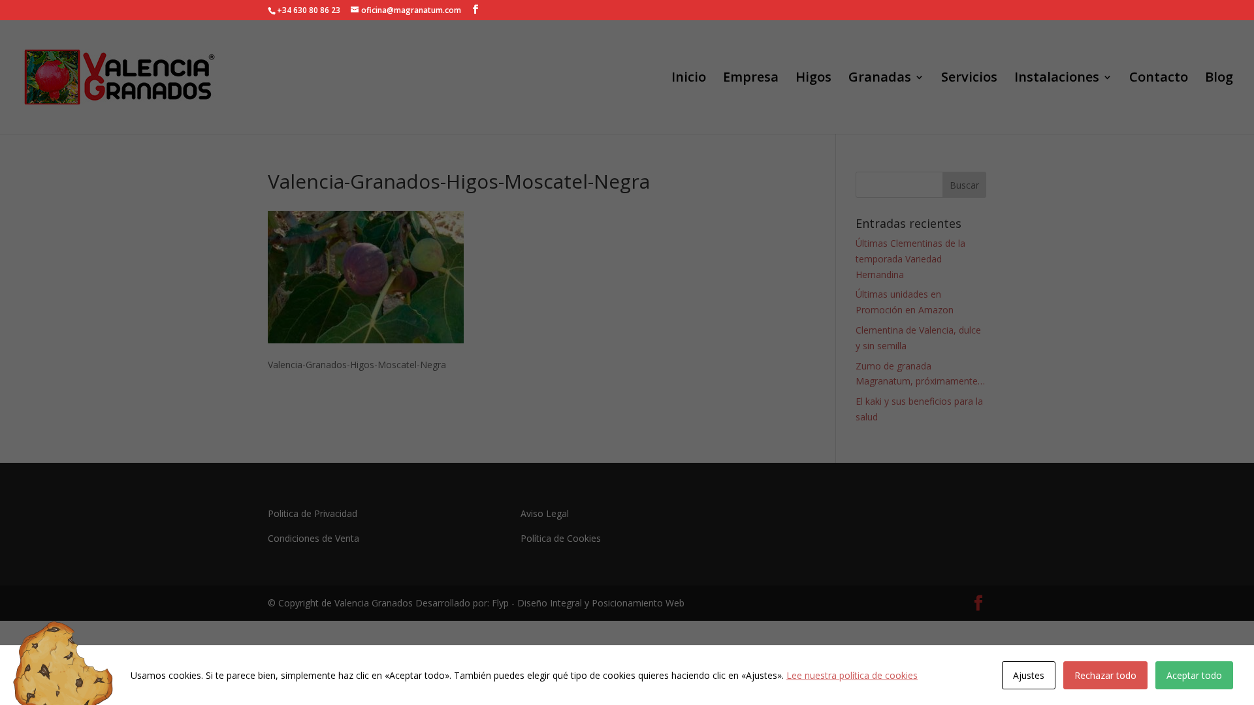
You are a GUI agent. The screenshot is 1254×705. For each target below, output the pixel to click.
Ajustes (1028, 675)
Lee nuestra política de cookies (852, 675)
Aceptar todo (1194, 675)
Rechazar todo (1105, 675)
